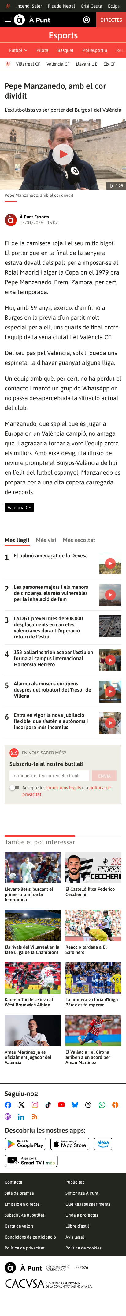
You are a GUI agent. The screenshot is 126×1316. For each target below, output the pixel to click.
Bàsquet (65, 50)
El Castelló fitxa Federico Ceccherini (90, 891)
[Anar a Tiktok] (49, 1105)
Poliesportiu (95, 50)
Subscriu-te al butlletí (25, 1215)
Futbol (15, 50)
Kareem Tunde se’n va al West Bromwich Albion (29, 1002)
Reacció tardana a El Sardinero (85, 949)
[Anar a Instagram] (36, 1105)
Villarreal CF (28, 64)
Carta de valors (19, 1226)
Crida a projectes (81, 1215)
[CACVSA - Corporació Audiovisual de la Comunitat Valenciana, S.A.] (49, 1283)
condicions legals (63, 787)
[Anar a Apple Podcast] (9, 1116)
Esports (63, 35)
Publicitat (74, 1182)
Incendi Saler (29, 6)
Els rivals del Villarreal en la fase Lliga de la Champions (32, 949)
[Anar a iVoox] (116, 1105)
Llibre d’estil (77, 1226)
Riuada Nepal (61, 6)
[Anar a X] (22, 1105)
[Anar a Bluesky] (76, 1105)
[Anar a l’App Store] (69, 1144)
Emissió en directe (22, 1204)
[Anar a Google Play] (25, 1144)
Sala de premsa (19, 1193)
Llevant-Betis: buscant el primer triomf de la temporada (29, 894)
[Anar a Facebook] (9, 1105)
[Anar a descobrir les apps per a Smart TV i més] (31, 1161)
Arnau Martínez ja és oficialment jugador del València (28, 1057)
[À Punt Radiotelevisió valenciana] (37, 1267)
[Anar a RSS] (36, 1116)
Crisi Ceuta (91, 6)
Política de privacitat (25, 1248)
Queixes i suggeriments (87, 1204)
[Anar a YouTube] (62, 1105)
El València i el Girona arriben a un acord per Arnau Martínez (87, 1057)
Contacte (13, 1182)
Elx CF (109, 64)
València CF (58, 64)
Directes (111, 20)
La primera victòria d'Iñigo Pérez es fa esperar (91, 1002)
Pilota (42, 50)
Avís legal (74, 1237)
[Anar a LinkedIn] (22, 1116)
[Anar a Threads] (89, 1105)
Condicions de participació (30, 1237)
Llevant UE (86, 64)
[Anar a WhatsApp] (103, 1105)
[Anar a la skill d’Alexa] (103, 1144)
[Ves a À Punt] (32, 19)
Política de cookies (83, 1248)
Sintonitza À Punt (81, 1193)
